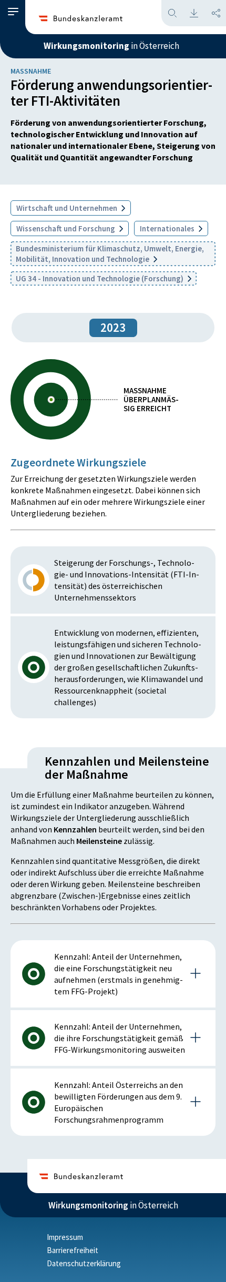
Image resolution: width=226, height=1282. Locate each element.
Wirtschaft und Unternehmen (67, 208)
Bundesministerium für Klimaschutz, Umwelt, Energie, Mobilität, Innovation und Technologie (110, 253)
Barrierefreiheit (72, 1250)
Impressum (65, 1237)
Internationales (168, 228)
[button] (13, 12)
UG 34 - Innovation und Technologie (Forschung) (100, 278)
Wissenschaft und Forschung (66, 228)
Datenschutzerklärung (84, 1263)
